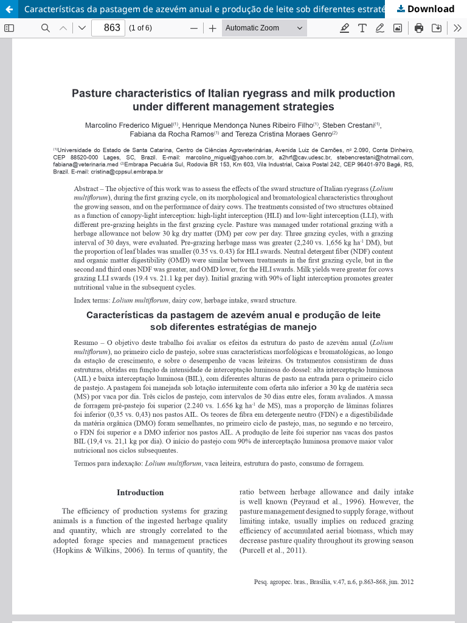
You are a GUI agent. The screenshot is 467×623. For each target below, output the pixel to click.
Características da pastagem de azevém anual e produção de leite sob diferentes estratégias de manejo (236, 9)
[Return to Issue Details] (9, 9)
